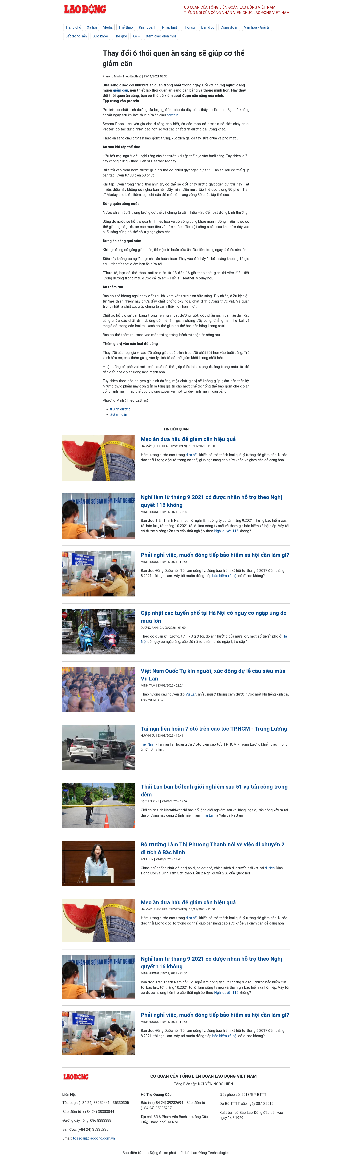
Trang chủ (73, 27)
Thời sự (189, 27)
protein (172, 115)
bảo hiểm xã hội (224, 576)
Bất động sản (76, 36)
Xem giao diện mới (161, 36)
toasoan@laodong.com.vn (94, 1138)
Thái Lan (207, 815)
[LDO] (98, 458)
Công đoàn (229, 27)
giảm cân (120, 90)
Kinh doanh (147, 27)
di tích (270, 868)
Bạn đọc (208, 27)
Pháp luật (169, 27)
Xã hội (92, 27)
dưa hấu (192, 455)
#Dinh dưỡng (120, 409)
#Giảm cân (118, 414)
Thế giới (120, 36)
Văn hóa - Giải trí (257, 27)
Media (108, 27)
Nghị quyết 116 (226, 531)
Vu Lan (191, 694)
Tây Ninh (148, 744)
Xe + (136, 36)
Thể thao (125, 27)
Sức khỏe (100, 36)
